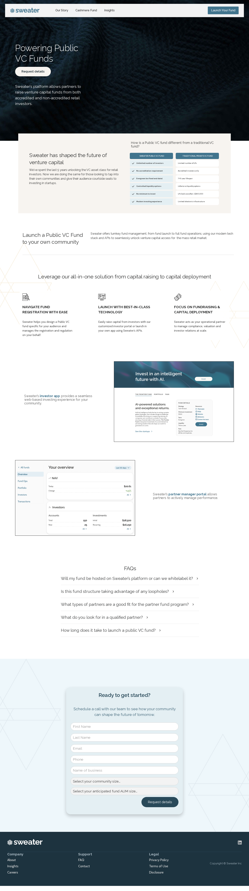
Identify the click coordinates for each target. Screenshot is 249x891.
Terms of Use (158, 866)
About (11, 860)
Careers (12, 872)
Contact (84, 866)
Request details (33, 71)
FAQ (81, 860)
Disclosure (156, 872)
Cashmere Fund (86, 10)
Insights (109, 10)
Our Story (61, 10)
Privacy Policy (159, 860)
